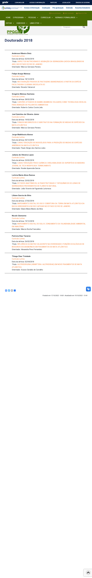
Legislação (66, 2)
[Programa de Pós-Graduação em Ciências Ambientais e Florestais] (18, 28)
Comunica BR (19, 2)
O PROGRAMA (18, 17)
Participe (53, 2)
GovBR (5, 2)
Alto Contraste (69, 13)
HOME (8, 17)
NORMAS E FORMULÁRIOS (65, 17)
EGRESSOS (21, 23)
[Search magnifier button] (84, 27)
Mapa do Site (82, 13)
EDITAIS (9, 23)
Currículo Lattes (18, 56)
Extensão (69, 8)
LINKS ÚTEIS (34, 23)
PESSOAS (32, 17)
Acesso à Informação (32, 8)
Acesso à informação (37, 2)
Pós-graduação (57, 8)
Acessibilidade (56, 13)
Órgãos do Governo (83, 2)
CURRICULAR (46, 17)
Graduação (46, 8)
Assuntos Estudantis (82, 8)
